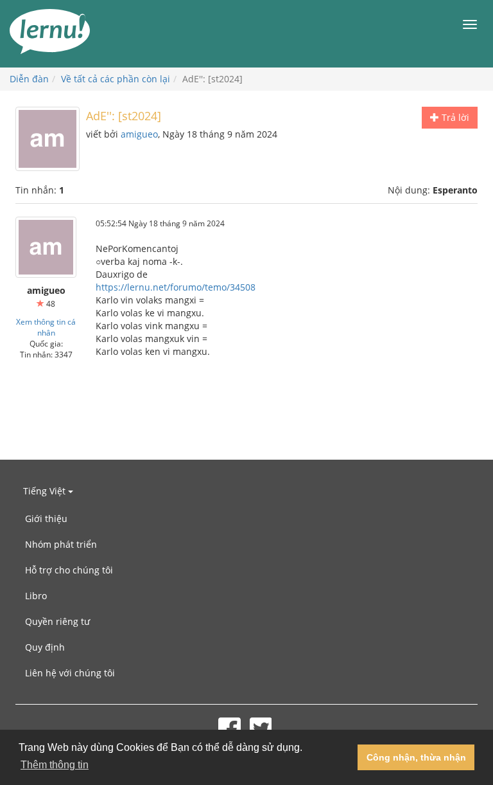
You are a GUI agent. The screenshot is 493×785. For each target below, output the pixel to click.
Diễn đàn (29, 79)
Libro (36, 596)
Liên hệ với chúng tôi (70, 673)
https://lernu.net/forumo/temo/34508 (175, 287)
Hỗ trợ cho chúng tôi (69, 570)
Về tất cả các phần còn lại (115, 79)
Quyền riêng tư (57, 621)
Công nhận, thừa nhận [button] (416, 757)
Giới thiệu (46, 518)
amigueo (139, 134)
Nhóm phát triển (61, 544)
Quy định (45, 647)
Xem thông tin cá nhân (46, 327)
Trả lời (454, 117)
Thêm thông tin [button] (55, 764)
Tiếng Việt (45, 491)
